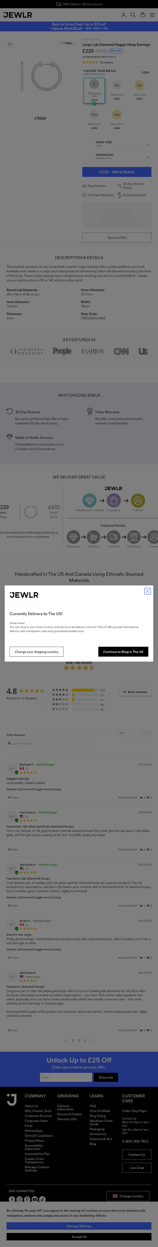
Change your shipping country (36, 651)
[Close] (147, 591)
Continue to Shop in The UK (123, 651)
